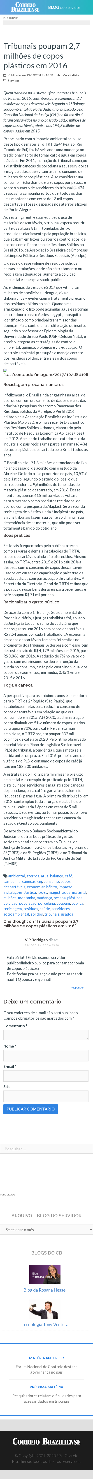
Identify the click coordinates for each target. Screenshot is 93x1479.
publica (77, 903)
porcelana (46, 903)
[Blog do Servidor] (66, 7)
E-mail (9, 1066)
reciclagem (12, 908)
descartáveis (14, 886)
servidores (60, 908)
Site (7, 1086)
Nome (9, 1046)
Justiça (30, 892)
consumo (51, 881)
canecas (29, 881)
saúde (45, 908)
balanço (56, 876)
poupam (63, 903)
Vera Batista (71, 75)
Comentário (15, 1025)
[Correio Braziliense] (27, 7)
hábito (51, 886)
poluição (10, 903)
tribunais (51, 914)
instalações (13, 892)
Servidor (13, 80)
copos (65, 881)
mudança (44, 897)
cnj (39, 881)
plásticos (74, 897)
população (28, 903)
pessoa (60, 897)
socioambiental (16, 914)
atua (45, 876)
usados (67, 914)
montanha (26, 897)
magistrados (59, 892)
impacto (65, 886)
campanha (12, 881)
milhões (9, 897)
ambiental (16, 876)
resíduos (30, 908)
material (79, 892)
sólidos (37, 914)
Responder (77, 987)
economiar (36, 886)
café (68, 876)
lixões (42, 892)
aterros (32, 876)
